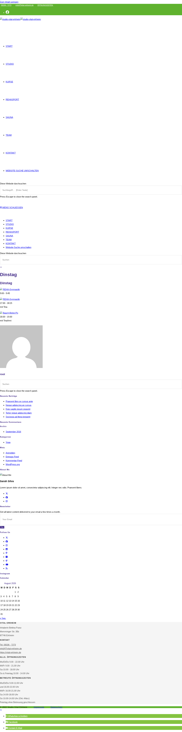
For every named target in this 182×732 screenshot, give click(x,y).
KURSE (9, 228)
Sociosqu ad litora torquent (18, 417)
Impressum (39, 707)
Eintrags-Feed (12, 456)
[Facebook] (7, 497)
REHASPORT (12, 232)
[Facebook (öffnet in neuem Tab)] (7, 12)
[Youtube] (7, 564)
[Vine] (6, 560)
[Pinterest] (6, 553)
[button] (16, 716)
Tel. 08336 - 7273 (8, 645)
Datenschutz (57, 707)
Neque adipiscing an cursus (18, 405)
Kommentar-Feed (14, 460)
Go (2, 527)
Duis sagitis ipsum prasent (18, 409)
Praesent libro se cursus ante (19, 401)
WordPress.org (13, 464)
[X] (7, 493)
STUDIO (10, 224)
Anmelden (10, 453)
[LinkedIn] (7, 549)
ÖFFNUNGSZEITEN (45, 5)
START (9, 220)
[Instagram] (7, 501)
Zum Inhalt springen (9, 2)
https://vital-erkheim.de (10, 652)
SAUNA (9, 236)
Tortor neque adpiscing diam (19, 413)
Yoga (8, 442)
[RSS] (7, 568)
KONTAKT (11, 243)
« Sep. (3, 618)
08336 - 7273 (6, 5)
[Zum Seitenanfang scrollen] (1, 710)
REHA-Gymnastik (11, 289)
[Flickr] (7, 557)
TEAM (9, 239)
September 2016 (13, 431)
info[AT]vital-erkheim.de (24, 5)
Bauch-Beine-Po (10, 313)
